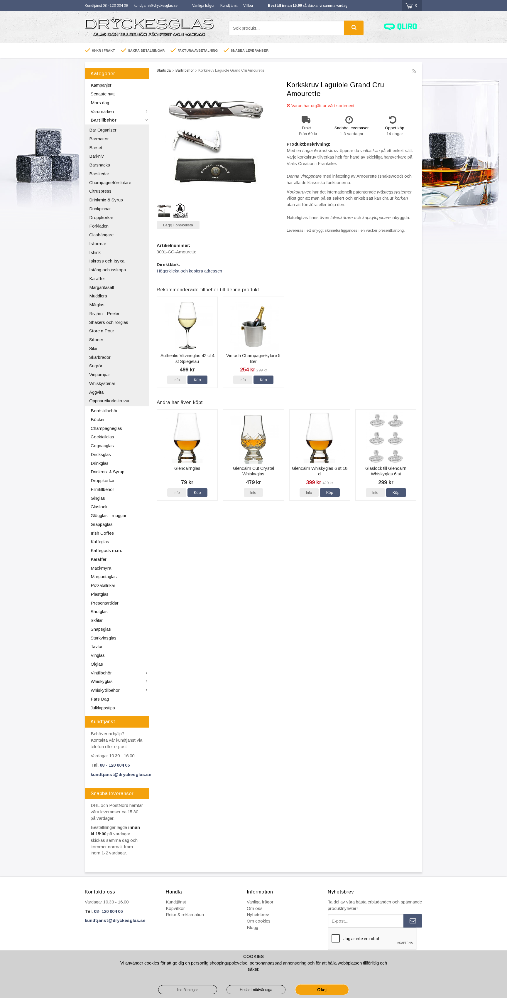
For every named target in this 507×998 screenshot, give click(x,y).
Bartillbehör (103, 119)
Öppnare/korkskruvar (109, 400)
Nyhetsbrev (258, 914)
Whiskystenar (102, 383)
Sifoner (96, 339)
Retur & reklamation (185, 914)
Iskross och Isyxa (106, 260)
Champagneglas (106, 428)
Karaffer (97, 278)
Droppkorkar (101, 217)
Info (177, 380)
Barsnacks (99, 164)
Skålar (97, 620)
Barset (95, 147)
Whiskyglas (102, 681)
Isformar (97, 243)
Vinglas (98, 655)
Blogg (252, 927)
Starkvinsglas (103, 637)
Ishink (95, 252)
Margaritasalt (101, 287)
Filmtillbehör (102, 489)
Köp (197, 380)
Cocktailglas (102, 436)
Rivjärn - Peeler (104, 313)
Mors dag (100, 102)
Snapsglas (101, 629)
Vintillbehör (101, 672)
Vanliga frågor (203, 6)
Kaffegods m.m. (106, 550)
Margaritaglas (104, 576)
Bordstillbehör (104, 410)
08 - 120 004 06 (115, 765)
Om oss (255, 908)
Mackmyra (101, 568)
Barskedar (99, 173)
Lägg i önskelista (178, 225)
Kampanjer (101, 85)
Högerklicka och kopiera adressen (189, 270)
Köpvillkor (175, 908)
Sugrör (95, 365)
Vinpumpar (99, 374)
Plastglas (100, 594)
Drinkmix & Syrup (106, 199)
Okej (322, 989)
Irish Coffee (102, 533)
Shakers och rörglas (108, 322)
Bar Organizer (102, 129)
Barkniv (96, 156)
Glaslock (99, 506)
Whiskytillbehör (105, 690)
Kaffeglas (100, 541)
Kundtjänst (228, 6)
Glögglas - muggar (108, 515)
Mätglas (96, 304)
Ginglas (98, 498)
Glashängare (101, 234)
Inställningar (187, 989)
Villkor (248, 6)
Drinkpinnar (100, 208)
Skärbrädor (100, 357)
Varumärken (102, 111)
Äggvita (96, 392)
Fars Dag (100, 698)
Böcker (98, 419)
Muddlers (98, 295)
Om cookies (259, 920)
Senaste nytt (103, 93)
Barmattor (99, 138)
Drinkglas (100, 463)
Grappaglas (102, 524)
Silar (93, 348)
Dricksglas (101, 454)
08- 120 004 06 (108, 911)
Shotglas (99, 611)
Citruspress (100, 191)
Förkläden (99, 225)
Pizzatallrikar (103, 585)
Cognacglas (102, 445)
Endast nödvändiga (256, 989)
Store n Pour (101, 330)
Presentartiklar (105, 602)
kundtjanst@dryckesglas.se (156, 6)
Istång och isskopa (107, 269)
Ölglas (97, 664)
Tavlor (97, 646)
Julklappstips (103, 707)
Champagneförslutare (110, 182)
